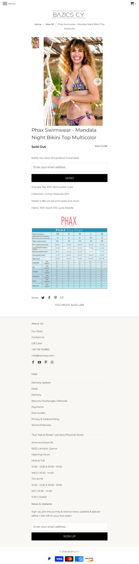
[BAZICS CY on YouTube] (40, 362)
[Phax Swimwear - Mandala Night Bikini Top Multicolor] (73, 81)
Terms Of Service (41, 425)
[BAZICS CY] (69, 15)
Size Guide (101, 145)
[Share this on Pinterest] (55, 298)
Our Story (37, 331)
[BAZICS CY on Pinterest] (46, 362)
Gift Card (36, 343)
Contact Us (37, 337)
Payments (37, 406)
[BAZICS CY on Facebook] (33, 362)
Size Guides (38, 412)
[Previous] (48, 81)
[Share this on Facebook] (49, 298)
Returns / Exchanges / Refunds (49, 400)
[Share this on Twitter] (42, 298)
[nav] (9, 3)
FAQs (34, 388)
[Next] (98, 81)
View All (49, 24)
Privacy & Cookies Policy (45, 419)
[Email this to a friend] (61, 298)
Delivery (36, 394)
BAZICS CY (73, 551)
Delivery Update (41, 382)
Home (38, 24)
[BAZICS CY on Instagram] (52, 362)
